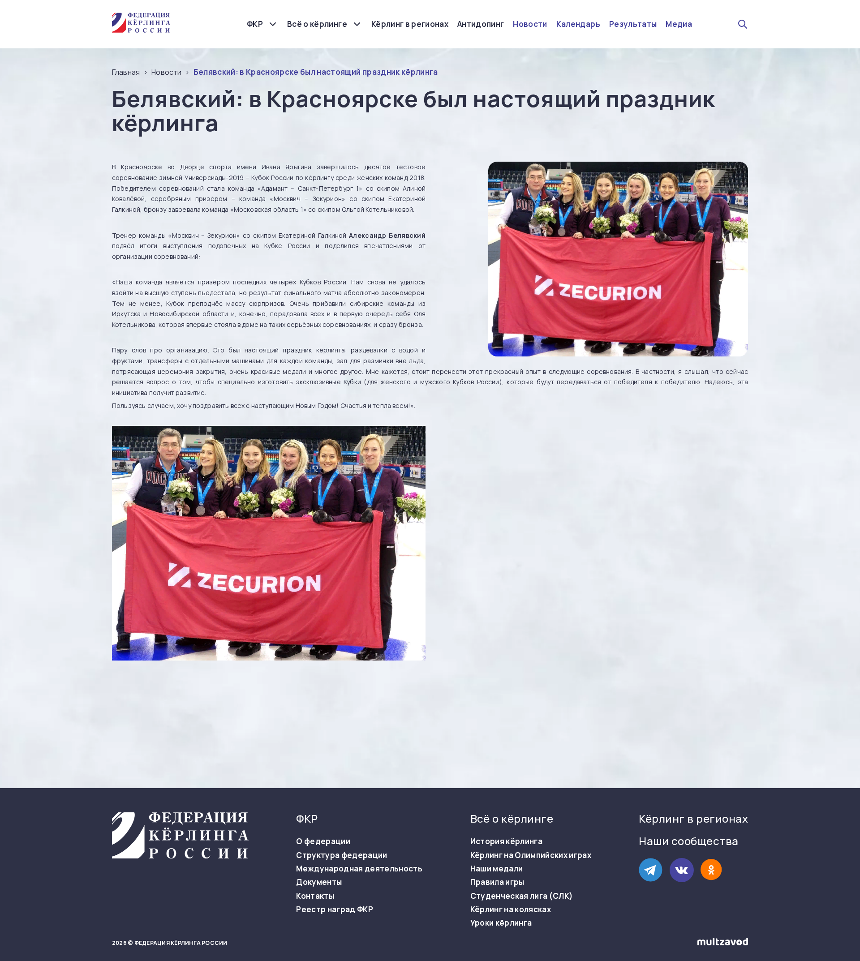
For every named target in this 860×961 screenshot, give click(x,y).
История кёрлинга (506, 841)
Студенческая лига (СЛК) (521, 896)
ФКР (255, 24)
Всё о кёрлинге (317, 24)
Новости (530, 24)
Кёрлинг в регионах (409, 24)
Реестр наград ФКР (334, 909)
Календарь (578, 24)
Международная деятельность (359, 869)
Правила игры (497, 882)
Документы (319, 882)
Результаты (633, 24)
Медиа (679, 24)
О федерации (323, 841)
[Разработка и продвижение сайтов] (722, 943)
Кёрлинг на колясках (510, 909)
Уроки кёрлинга (501, 923)
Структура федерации (341, 855)
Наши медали (496, 869)
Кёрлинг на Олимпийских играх (531, 855)
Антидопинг (480, 24)
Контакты (315, 896)
